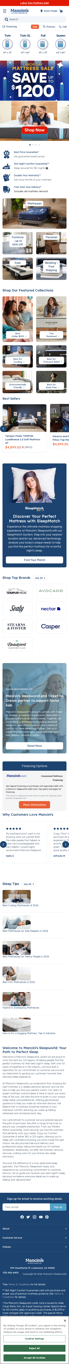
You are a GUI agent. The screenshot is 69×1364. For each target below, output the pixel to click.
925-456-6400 (11, 1272)
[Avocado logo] (51, 591)
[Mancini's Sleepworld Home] (20, 10)
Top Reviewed (51, 335)
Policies (7, 1246)
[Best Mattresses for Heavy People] (34, 948)
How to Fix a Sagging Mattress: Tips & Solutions (29, 1033)
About (6, 1228)
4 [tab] (39, 145)
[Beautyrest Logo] (18, 644)
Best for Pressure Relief (51, 360)
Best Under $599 (18, 335)
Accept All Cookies (34, 1357)
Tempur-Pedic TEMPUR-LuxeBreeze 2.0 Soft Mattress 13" (22, 439)
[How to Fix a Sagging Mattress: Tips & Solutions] (34, 1025)
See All (39, 578)
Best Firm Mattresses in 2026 (19, 982)
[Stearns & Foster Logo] (18, 626)
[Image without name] (51, 609)
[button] (34, 26)
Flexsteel (51, 237)
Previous (3, 428)
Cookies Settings (34, 1338)
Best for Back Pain (51, 386)
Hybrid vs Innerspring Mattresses (21, 1007)
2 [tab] (33, 145)
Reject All (34, 1348)
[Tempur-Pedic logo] (18, 591)
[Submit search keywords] (6, 19)
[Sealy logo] (18, 609)
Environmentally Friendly (17, 386)
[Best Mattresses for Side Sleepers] (34, 922)
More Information (34, 804)
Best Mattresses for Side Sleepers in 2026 (25, 930)
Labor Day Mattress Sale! (34, 2)
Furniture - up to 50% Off (18, 241)
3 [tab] (36, 145)
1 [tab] (30, 145)
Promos (50, 26)
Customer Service (12, 1237)
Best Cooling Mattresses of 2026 (21, 905)
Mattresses (34, 203)
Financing (11, 26)
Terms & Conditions (19, 1284)
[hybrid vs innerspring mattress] (34, 999)
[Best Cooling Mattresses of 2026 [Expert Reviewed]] (34, 897)
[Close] (65, 1320)
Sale (18, 262)
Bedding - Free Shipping (51, 266)
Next (65, 428)
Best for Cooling (18, 360)
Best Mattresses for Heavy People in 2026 (26, 956)
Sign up (58, 1207)
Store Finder (51, 10)
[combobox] (34, 19)
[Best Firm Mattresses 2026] (34, 973)
